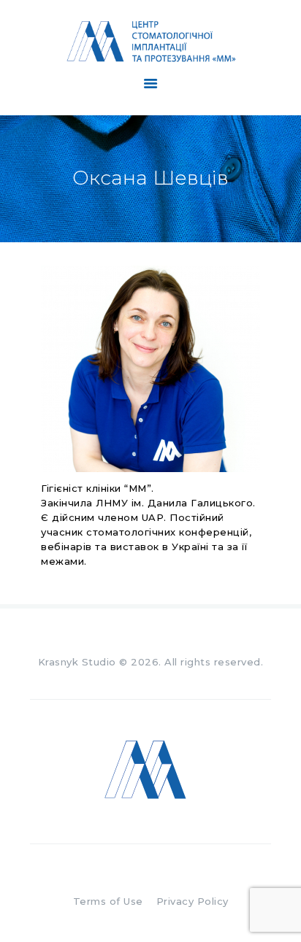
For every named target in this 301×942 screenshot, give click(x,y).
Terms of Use (108, 901)
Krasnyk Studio (77, 662)
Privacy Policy (192, 901)
